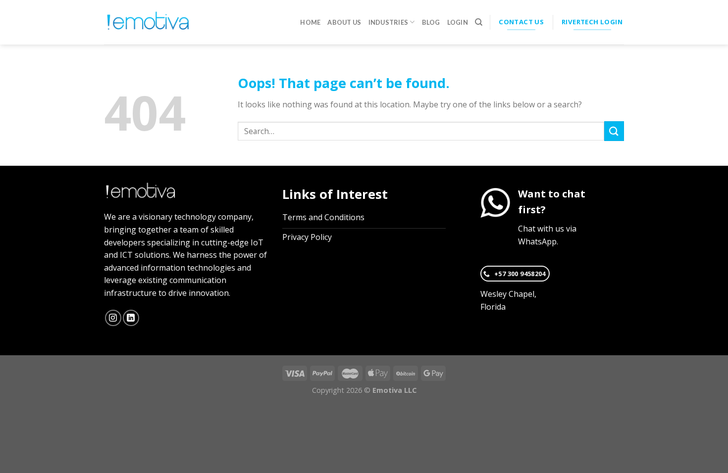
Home (310, 22)
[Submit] (614, 131)
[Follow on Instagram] (113, 318)
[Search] (478, 22)
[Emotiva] (148, 22)
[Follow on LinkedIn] (131, 318)
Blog (431, 22)
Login (457, 22)
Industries (388, 22)
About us (344, 22)
